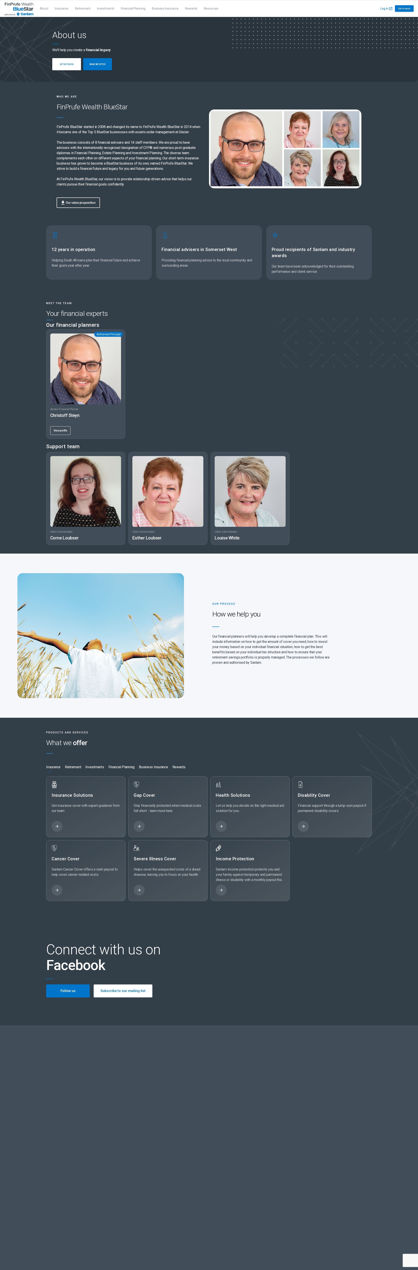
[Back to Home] (18, 8)
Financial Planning (133, 8)
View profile (60, 430)
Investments (105, 8)
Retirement (83, 8)
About (44, 8)
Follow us (68, 991)
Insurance (61, 8)
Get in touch (404, 8)
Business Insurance (165, 8)
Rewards (191, 8)
